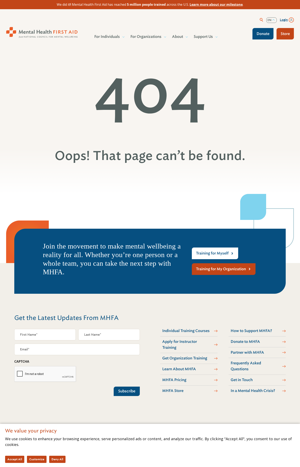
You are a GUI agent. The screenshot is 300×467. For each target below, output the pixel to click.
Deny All (57, 459)
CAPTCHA (21, 361)
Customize (36, 459)
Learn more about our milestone (216, 4)
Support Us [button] (203, 36)
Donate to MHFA (245, 341)
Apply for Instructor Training (179, 344)
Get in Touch (242, 379)
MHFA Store (172, 390)
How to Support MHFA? (251, 330)
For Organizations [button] (145, 36)
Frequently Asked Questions (246, 366)
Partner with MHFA (247, 352)
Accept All (14, 459)
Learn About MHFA (179, 369)
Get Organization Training (184, 358)
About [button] (177, 36)
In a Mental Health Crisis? (253, 390)
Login (284, 20)
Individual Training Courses (186, 330)
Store (285, 33)
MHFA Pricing (174, 379)
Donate (263, 33)
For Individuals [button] (107, 36)
